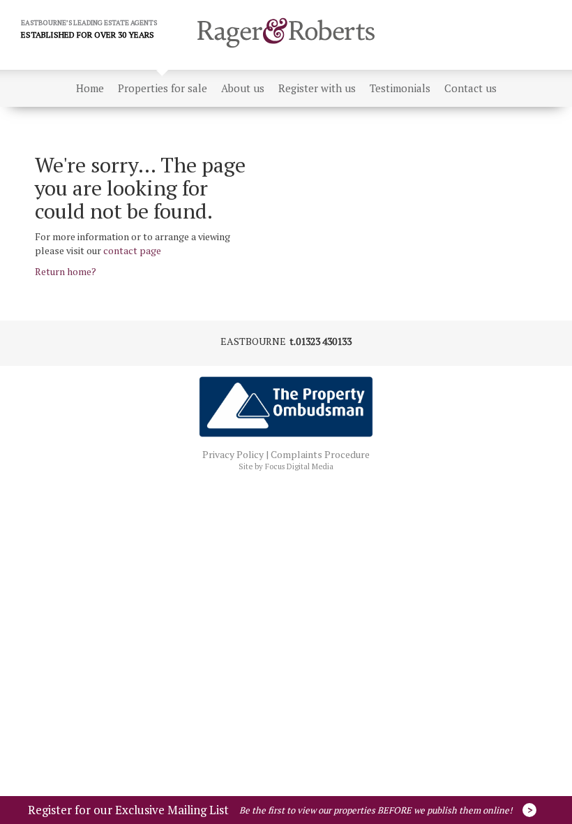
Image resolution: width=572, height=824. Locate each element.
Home (90, 88)
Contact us (470, 88)
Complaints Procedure (320, 454)
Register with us (317, 88)
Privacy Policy (233, 454)
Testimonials (400, 88)
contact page (132, 250)
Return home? (65, 271)
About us (242, 88)
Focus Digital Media (299, 466)
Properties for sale (162, 88)
